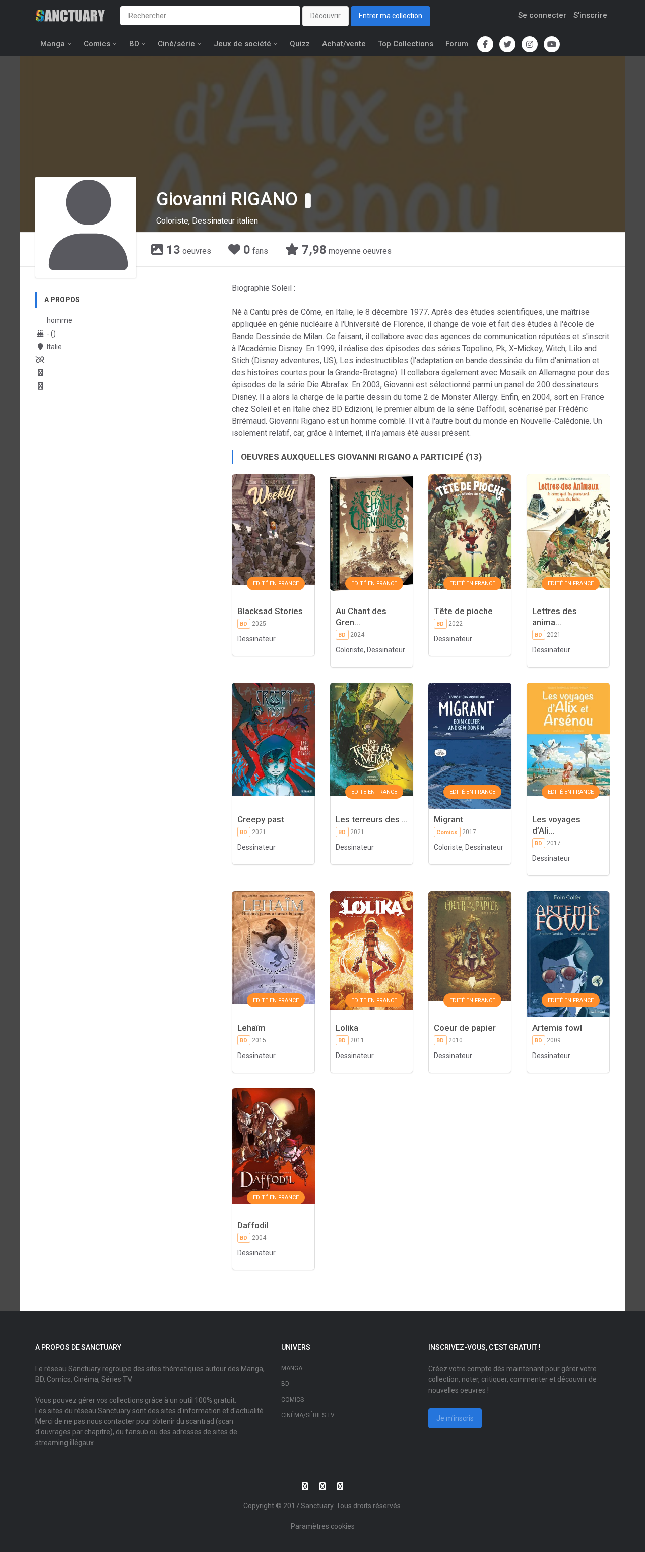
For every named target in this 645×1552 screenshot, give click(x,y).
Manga (52, 43)
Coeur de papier (465, 1028)
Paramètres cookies (323, 1526)
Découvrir (325, 16)
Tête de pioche (463, 611)
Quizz (300, 43)
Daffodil (253, 1225)
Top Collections (405, 43)
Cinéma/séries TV (308, 1415)
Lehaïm (251, 1028)
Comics (97, 43)
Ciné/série (176, 43)
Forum (456, 43)
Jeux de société (242, 43)
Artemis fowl (557, 1028)
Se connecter (542, 15)
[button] (308, 200)
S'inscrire (590, 15)
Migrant (448, 819)
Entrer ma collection (390, 16)
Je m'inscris (455, 1418)
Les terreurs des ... (372, 819)
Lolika (347, 1028)
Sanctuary (317, 1506)
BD (134, 43)
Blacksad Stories (270, 611)
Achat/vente (344, 43)
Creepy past (260, 819)
